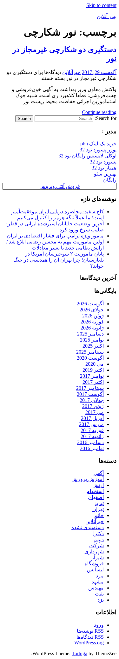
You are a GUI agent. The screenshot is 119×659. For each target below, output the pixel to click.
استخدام (95, 491)
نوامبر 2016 (92, 448)
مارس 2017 (91, 424)
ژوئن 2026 (93, 315)
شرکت (96, 545)
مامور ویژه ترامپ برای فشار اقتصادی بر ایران (55, 235)
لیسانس (95, 569)
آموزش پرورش (87, 479)
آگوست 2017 (90, 394)
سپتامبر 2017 (90, 388)
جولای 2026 (92, 309)
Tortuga (79, 653)
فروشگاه (94, 563)
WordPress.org (89, 642)
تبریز (99, 503)
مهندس (96, 587)
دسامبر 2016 (90, 442)
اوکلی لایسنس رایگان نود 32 (87, 155)
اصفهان (96, 497)
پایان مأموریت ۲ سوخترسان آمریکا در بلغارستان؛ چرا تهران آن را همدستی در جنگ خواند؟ (58, 260)
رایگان (109, 180)
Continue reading (99, 112)
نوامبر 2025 (92, 340)
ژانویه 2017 (92, 436)
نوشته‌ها (90, 631)
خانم (99, 515)
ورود (99, 625)
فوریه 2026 (92, 321)
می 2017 (94, 412)
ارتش (98, 485)
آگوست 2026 (90, 303)
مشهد (98, 581)
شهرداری (94, 551)
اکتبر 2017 (93, 382)
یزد (100, 599)
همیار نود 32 (104, 167)
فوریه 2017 (92, 430)
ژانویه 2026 (92, 327)
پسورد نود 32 (103, 161)
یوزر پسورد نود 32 (98, 149)
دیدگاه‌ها (90, 637)
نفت (99, 593)
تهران (98, 509)
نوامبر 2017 (92, 376)
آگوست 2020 (90, 358)
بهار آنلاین (106, 16)
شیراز (97, 557)
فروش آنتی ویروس (59, 186)
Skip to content (101, 5)
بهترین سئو (105, 173)
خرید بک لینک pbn (98, 143)
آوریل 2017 (92, 418)
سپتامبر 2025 (90, 352)
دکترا (98, 533)
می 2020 (94, 364)
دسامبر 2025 (90, 333)
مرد (100, 575)
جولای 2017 (92, 400)
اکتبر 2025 (93, 346)
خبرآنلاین (71, 72)
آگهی (99, 473)
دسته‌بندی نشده (87, 527)
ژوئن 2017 (93, 406)
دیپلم (99, 539)
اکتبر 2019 (93, 370)
